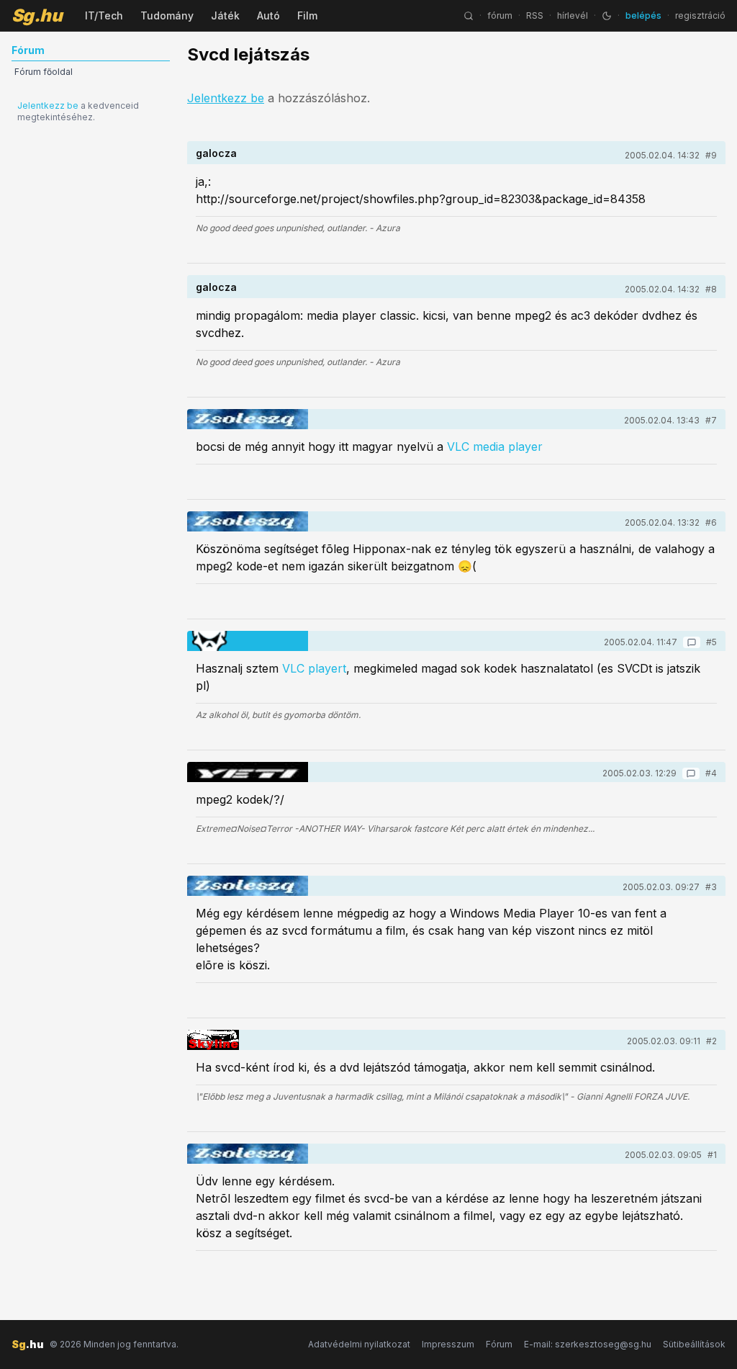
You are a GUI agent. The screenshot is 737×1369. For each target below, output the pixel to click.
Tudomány (167, 15)
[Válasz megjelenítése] (691, 642)
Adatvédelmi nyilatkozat (359, 1344)
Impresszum (448, 1344)
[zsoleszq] (247, 419)
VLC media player (495, 446)
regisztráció (700, 15)
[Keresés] (469, 16)
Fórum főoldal (43, 71)
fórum (499, 15)
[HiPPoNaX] (247, 641)
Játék (225, 15)
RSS (534, 15)
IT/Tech (104, 15)
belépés (643, 15)
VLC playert (314, 668)
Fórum (499, 1344)
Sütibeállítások (694, 1344)
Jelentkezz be (47, 105)
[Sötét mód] (607, 16)
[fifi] (247, 772)
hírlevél (572, 15)
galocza (216, 153)
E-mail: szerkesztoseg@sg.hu (587, 1344)
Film (307, 15)
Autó (268, 15)
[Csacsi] (213, 1040)
